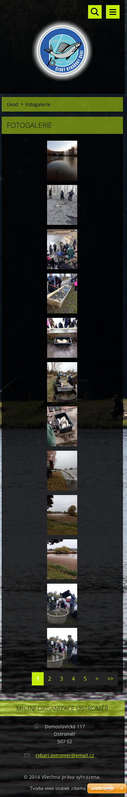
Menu (113, 12)
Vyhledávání (95, 12)
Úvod (12, 104)
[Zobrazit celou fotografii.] (62, 161)
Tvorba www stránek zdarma (58, 788)
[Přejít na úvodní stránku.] (62, 42)
